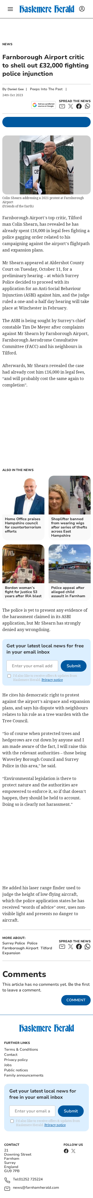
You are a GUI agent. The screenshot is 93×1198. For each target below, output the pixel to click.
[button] (10, 9)
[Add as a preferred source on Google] (43, 105)
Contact (10, 1054)
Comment (76, 1000)
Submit (74, 666)
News (7, 44)
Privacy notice (52, 680)
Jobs (8, 1065)
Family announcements (23, 1075)
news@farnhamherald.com (36, 1188)
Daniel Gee (15, 89)
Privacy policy (16, 1059)
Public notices (16, 1070)
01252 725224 (31, 1179)
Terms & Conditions (21, 1049)
